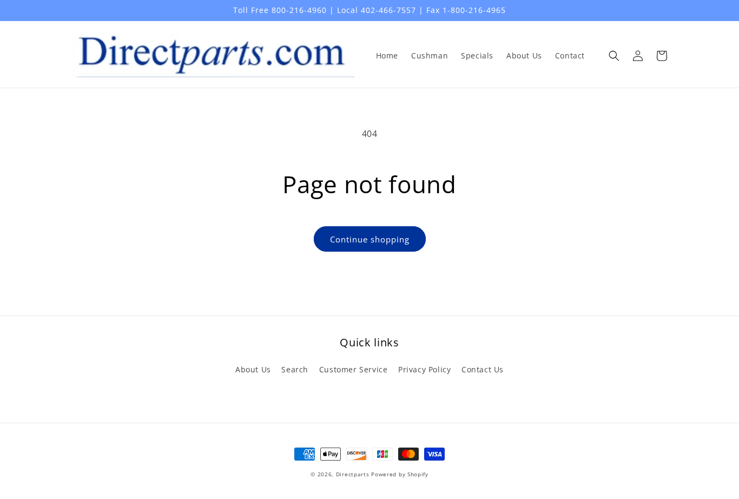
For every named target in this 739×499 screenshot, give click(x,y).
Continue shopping (370, 239)
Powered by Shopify (399, 474)
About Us (253, 369)
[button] (614, 56)
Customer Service (353, 369)
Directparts (353, 474)
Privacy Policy (424, 369)
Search (294, 369)
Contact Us (482, 369)
